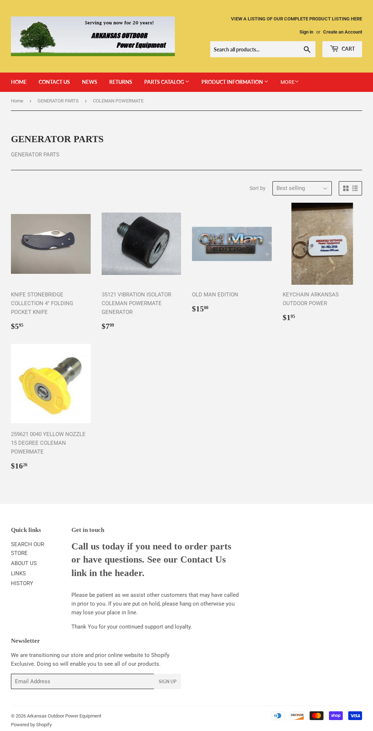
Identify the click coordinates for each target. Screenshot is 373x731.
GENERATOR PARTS (58, 101)
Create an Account (342, 32)
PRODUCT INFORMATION (232, 82)
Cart (348, 49)
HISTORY (22, 583)
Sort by (258, 188)
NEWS (89, 82)
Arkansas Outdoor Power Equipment (64, 716)
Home (17, 101)
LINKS (18, 573)
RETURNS (120, 82)
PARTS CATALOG (164, 82)
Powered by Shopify (31, 724)
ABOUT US (24, 563)
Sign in (306, 32)
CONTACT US (54, 82)
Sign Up (167, 681)
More (287, 82)
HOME (19, 82)
